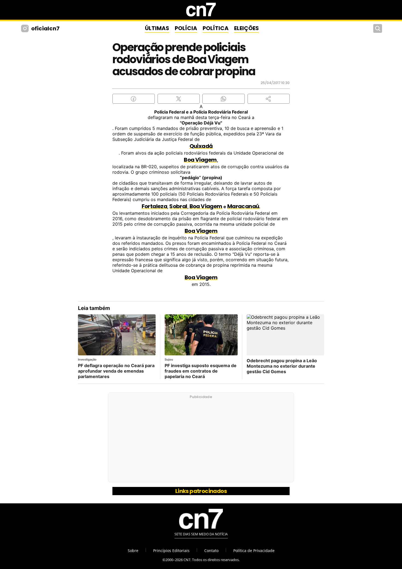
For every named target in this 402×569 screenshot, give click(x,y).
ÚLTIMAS (157, 28)
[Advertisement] (201, 440)
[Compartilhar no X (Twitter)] (179, 99)
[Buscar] (377, 28)
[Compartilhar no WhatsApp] (223, 99)
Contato (211, 550)
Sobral (178, 206)
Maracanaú (243, 206)
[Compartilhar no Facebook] (133, 99)
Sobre (133, 550)
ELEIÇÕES (246, 28)
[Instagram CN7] (25, 28)
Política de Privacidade (254, 550)
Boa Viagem (200, 160)
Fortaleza (154, 206)
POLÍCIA (186, 28)
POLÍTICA (216, 28)
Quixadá (201, 146)
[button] (268, 99)
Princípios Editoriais (171, 550)
